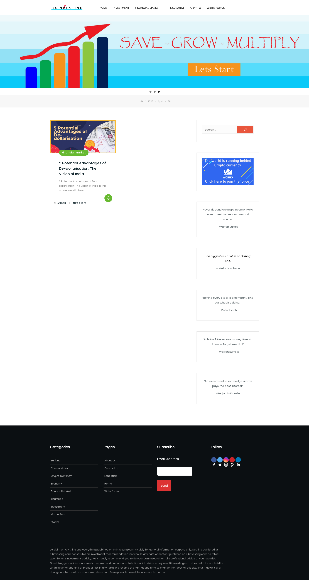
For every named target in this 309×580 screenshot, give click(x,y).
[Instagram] (226, 465)
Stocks (55, 522)
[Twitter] (220, 465)
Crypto (195, 8)
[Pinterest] (232, 465)
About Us (110, 460)
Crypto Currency (61, 476)
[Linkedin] (238, 465)
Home (103, 8)
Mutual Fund (58, 514)
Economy (57, 483)
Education (110, 476)
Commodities (59, 468)
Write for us (216, 8)
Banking (55, 460)
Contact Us (111, 468)
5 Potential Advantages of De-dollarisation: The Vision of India (82, 168)
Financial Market (147, 8)
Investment (121, 8)
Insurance (177, 8)
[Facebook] (214, 465)
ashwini (60, 203)
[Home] (142, 101)
